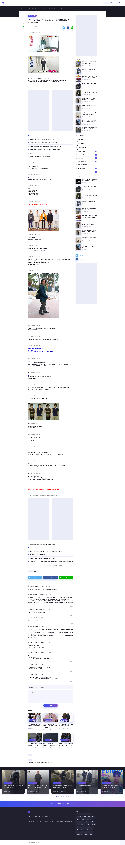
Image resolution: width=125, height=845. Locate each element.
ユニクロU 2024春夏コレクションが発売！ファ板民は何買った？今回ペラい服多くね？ (50, 726)
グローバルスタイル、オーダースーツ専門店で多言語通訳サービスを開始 (42, 544)
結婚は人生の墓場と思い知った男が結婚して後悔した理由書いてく (40, 757)
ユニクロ (84, 814)
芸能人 (86, 834)
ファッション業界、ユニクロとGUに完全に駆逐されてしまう (66, 725)
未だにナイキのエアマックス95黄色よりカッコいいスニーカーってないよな (89, 180)
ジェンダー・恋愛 (87, 151)
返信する (71, 606)
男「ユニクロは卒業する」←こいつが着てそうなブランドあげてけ (50, 744)
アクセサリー (82, 831)
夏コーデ (93, 824)
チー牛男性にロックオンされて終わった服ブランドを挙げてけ (35, 744)
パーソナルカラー (79, 834)
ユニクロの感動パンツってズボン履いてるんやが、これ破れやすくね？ (89, 113)
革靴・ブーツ (89, 819)
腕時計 (92, 821)
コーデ (34, 571)
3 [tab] (58, 796)
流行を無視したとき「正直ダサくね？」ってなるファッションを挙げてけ (89, 128)
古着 (77, 829)
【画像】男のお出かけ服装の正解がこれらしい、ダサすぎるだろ (89, 62)
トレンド (87, 821)
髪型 (89, 816)
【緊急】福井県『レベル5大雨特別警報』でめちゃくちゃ (39, 554)
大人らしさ (86, 826)
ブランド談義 (80, 139)
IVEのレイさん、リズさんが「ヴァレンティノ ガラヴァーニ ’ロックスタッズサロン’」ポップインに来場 (47, 551)
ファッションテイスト (60, 2)
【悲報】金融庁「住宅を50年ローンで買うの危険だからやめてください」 (42, 139)
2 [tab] (56, 796)
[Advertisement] (38, 110)
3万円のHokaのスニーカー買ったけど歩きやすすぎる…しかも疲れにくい (89, 99)
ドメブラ (83, 819)
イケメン (81, 829)
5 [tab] (61, 796)
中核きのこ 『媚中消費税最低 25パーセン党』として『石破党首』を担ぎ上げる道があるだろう (46, 149)
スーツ (87, 829)
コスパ (30, 571)
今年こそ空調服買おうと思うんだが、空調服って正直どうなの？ (34, 725)
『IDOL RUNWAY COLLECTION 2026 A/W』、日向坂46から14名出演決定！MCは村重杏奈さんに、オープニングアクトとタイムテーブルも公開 (51, 565)
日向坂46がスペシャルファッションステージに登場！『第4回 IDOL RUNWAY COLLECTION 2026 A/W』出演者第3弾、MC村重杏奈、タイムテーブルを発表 (51, 561)
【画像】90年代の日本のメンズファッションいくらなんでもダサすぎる (86, 786)
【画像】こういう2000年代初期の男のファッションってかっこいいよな (66, 744)
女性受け (82, 824)
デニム (91, 829)
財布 (77, 831)
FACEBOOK (82, 259)
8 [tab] (66, 796)
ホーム (52, 2)
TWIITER (81, 255)
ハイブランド (78, 816)
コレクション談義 (87, 168)
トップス (84, 816)
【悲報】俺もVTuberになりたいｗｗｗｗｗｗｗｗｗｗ (38, 153)
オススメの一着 (87, 154)
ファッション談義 (32, 15)
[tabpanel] (13, 782)
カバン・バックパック (79, 821)
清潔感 (90, 834)
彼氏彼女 (91, 826)
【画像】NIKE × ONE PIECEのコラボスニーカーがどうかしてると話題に (89, 77)
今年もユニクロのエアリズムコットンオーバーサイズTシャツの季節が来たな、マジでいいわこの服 (13, 787)
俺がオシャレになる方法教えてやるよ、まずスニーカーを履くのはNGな (89, 106)
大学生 (77, 824)
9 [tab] (68, 796)
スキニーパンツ (89, 831)
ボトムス (88, 824)
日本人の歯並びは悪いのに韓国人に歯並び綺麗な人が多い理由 (40, 762)
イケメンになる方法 (70, 2)
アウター (77, 819)
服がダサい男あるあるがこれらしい (89, 69)
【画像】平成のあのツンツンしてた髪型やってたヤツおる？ (111, 786)
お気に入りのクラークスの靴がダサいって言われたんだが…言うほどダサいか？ (89, 121)
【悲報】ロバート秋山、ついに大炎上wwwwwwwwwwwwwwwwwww (42, 135)
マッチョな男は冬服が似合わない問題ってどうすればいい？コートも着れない (89, 91)
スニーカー (78, 814)
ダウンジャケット (79, 826)
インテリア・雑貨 (87, 172)
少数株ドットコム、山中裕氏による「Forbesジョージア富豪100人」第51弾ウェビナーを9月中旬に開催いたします (50, 547)
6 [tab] (63, 796)
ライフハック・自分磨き (82, 164)
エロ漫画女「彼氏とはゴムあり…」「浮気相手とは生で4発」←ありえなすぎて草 (43, 142)
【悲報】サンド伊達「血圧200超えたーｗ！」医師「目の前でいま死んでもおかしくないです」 (45, 146)
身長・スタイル (87, 158)
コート (93, 816)
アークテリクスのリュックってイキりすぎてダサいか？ (89, 84)
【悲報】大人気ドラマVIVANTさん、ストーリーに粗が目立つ (40, 156)
